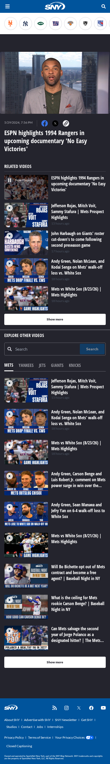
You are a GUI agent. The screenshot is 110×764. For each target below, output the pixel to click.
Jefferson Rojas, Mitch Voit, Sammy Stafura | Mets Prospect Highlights (77, 386)
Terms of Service (39, 737)
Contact (26, 727)
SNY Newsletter (66, 720)
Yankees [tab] (26, 365)
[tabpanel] (55, 523)
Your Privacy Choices (70, 737)
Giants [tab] (57, 365)
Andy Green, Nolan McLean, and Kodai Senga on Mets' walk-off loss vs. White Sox (77, 417)
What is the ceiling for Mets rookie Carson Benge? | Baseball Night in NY (77, 603)
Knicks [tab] (75, 365)
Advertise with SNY (37, 720)
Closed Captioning (19, 746)
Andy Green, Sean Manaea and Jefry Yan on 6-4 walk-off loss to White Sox (78, 510)
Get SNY (87, 720)
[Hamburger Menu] (7, 6)
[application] (55, 83)
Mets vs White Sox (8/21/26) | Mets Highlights (76, 538)
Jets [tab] (42, 365)
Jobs (40, 727)
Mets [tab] (8, 365)
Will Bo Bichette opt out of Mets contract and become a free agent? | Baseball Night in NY (78, 572)
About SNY (12, 720)
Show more (55, 319)
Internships (55, 727)
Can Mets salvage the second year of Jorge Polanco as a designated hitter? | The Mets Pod (75, 637)
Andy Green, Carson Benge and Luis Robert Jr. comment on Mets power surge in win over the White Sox (78, 482)
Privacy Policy (14, 737)
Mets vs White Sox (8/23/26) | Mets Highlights (76, 446)
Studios (11, 727)
